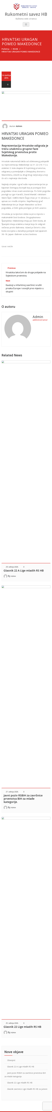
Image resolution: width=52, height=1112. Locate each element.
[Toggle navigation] (26, 24)
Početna (5, 49)
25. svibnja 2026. (12, 1023)
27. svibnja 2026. (12, 792)
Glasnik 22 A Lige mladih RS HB (24, 570)
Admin (19, 126)
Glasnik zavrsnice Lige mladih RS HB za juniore (27, 1089)
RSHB (15, 49)
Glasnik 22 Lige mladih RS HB (22, 1027)
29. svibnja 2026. (12, 567)
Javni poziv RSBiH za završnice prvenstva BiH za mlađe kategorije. (23, 799)
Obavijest (11, 1060)
